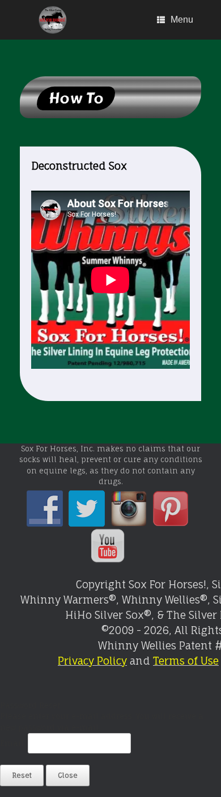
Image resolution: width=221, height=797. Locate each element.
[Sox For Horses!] (53, 20)
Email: (14, 743)
